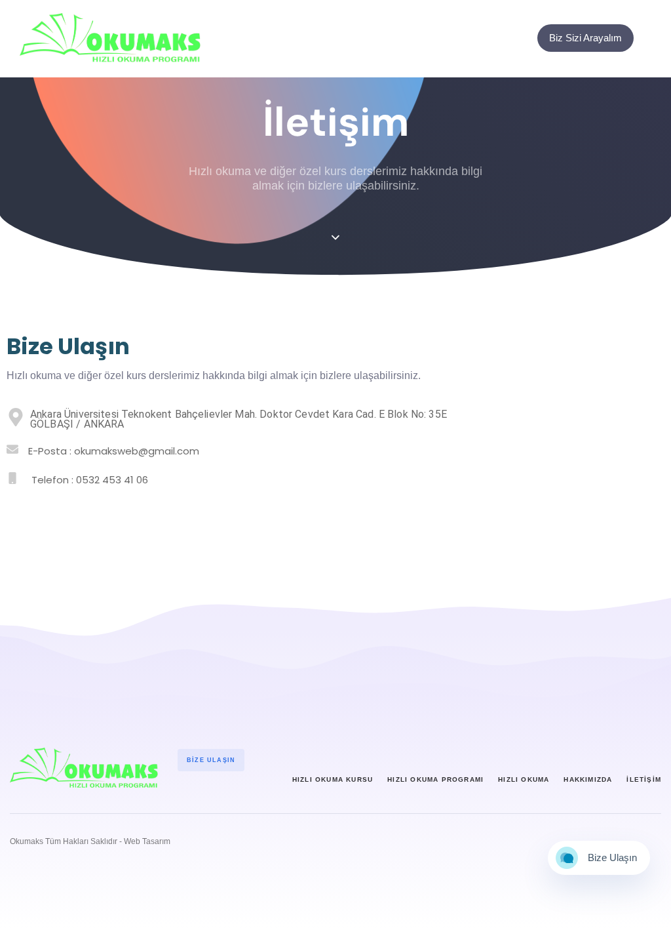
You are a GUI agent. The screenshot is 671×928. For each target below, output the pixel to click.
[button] (653, 38)
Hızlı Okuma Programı (435, 779)
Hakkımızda (588, 779)
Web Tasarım (147, 841)
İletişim (643, 779)
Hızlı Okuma (523, 779)
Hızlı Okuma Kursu (332, 779)
